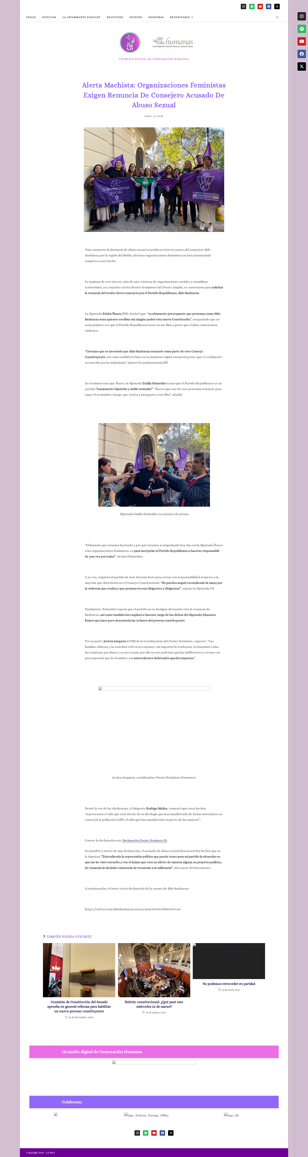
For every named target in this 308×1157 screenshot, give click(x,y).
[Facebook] (268, 6)
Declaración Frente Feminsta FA (144, 840)
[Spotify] (252, 6)
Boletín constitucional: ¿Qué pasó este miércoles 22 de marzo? (154, 1004)
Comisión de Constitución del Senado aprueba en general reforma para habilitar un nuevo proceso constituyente (79, 1006)
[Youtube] (260, 6)
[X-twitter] (277, 6)
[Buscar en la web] (277, 17)
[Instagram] (243, 6)
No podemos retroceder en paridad (229, 984)
